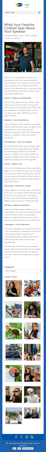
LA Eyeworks (16, 135)
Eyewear (34, 35)
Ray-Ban (13, 110)
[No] (43, 446)
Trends (7, 38)
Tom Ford (21, 110)
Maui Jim (7, 157)
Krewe (6, 135)
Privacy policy (28, 448)
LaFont (22, 179)
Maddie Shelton (12, 35)
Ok (14, 448)
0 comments (16, 38)
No (19, 448)
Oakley (15, 157)
